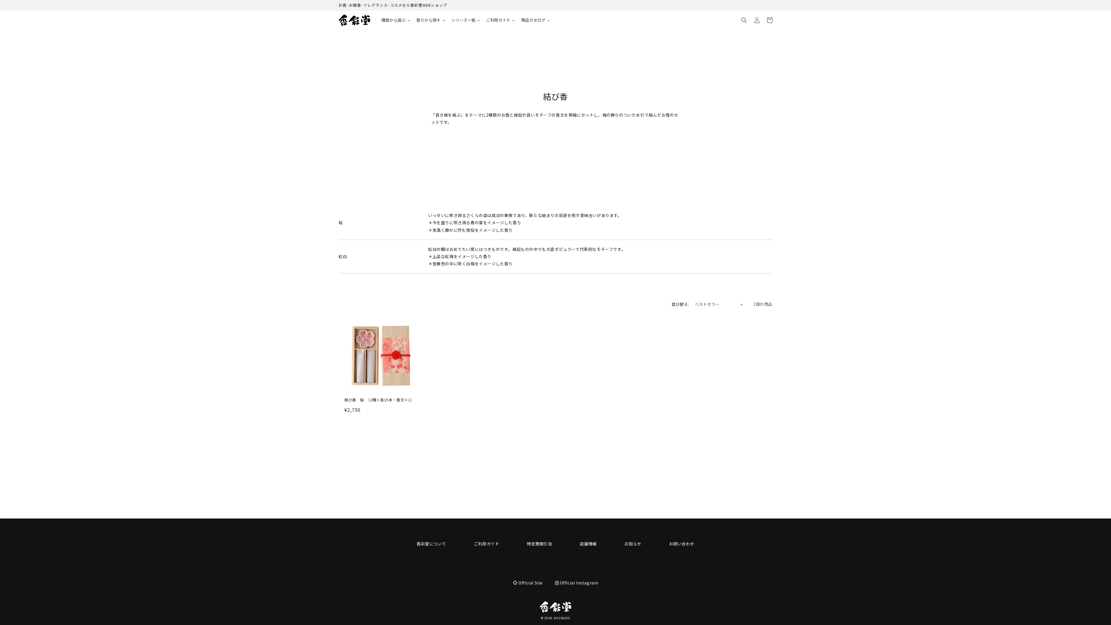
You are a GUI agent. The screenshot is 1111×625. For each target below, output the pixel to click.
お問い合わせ (681, 544)
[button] (744, 20)
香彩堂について (431, 544)
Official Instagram (578, 583)
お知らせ (632, 544)
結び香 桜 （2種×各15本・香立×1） (379, 400)
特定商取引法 (539, 544)
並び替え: (680, 304)
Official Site (530, 583)
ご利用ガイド (486, 544)
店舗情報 (588, 544)
